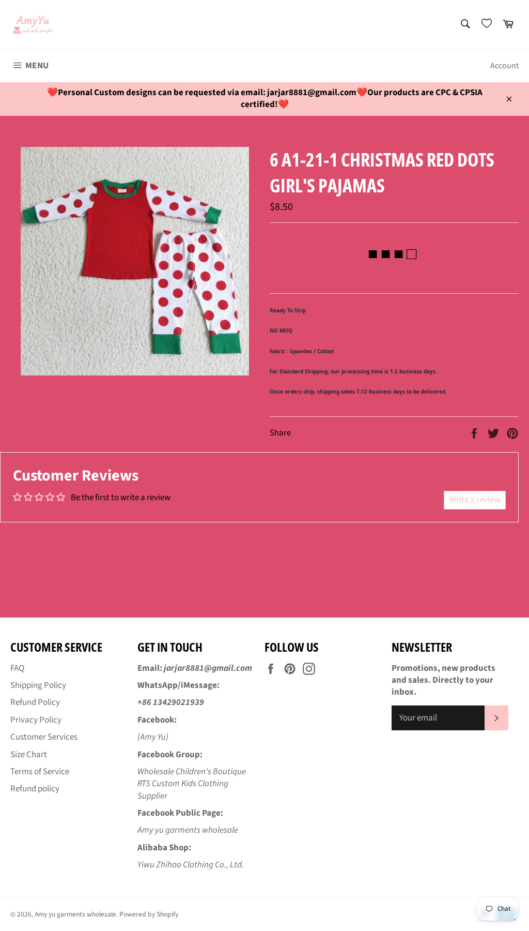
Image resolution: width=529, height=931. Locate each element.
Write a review (474, 499)
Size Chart (28, 754)
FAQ (17, 668)
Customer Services (43, 737)
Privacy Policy (35, 720)
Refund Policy (35, 702)
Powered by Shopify (148, 914)
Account (504, 65)
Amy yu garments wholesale (75, 914)
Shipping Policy (38, 685)
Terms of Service (39, 771)
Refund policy (34, 789)
